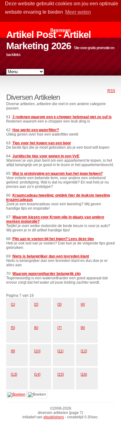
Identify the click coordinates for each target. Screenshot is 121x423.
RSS (111, 91)
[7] (59, 328)
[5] (13, 328)
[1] (13, 304)
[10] (37, 351)
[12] (84, 351)
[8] (83, 328)
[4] (83, 304)
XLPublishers (53, 417)
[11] (60, 351)
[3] (59, 304)
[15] (60, 374)
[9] (13, 351)
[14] (37, 374)
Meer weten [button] (78, 12)
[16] (84, 374)
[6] (36, 328)
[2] (36, 304)
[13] (14, 374)
